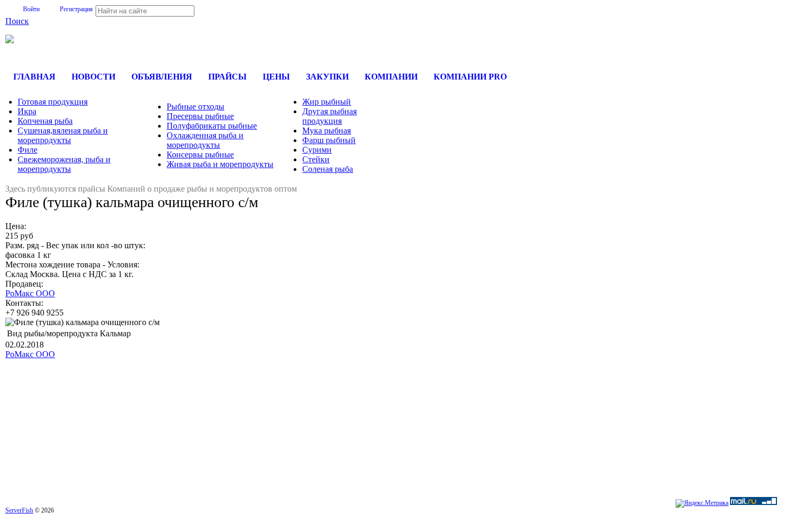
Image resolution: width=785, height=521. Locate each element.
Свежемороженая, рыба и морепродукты (64, 164)
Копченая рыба (45, 120)
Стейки (315, 159)
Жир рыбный (326, 101)
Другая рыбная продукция (329, 116)
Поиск (17, 21)
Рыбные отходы (195, 106)
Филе (27, 149)
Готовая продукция (53, 101)
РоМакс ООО (30, 293)
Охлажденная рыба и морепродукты (205, 140)
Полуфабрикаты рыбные (212, 125)
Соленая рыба (327, 168)
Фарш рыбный (329, 140)
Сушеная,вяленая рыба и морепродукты (63, 135)
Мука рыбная (326, 130)
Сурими (317, 149)
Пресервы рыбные (200, 116)
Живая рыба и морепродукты (220, 164)
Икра (27, 111)
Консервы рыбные (200, 154)
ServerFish (19, 510)
